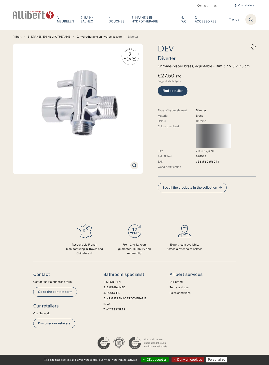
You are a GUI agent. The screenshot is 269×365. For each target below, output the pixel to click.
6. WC (183, 19)
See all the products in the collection (189, 187)
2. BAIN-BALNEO (87, 19)
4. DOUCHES (116, 19)
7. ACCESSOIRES (205, 19)
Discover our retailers (54, 323)
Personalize (216, 359)
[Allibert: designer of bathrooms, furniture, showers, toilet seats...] (33, 14)
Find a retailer (172, 91)
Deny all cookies (189, 359)
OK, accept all (156, 359)
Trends (234, 19)
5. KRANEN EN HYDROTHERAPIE (145, 19)
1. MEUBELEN (65, 19)
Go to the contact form (55, 292)
